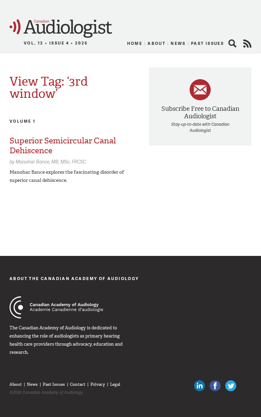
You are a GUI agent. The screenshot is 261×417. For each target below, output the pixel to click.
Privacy (97, 384)
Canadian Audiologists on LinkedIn (199, 385)
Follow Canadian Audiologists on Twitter (230, 385)
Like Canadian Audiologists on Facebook (215, 385)
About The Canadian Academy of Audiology (74, 278)
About (156, 43)
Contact (77, 384)
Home (135, 43)
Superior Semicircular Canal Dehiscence (63, 145)
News (178, 43)
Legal (115, 384)
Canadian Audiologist (61, 28)
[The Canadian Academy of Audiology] (56, 307)
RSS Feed (247, 43)
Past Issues (207, 43)
